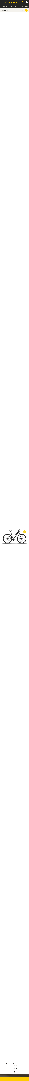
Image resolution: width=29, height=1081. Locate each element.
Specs (22, 10)
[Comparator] (27, 2)
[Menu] (2, 2)
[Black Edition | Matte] (14, 1072)
